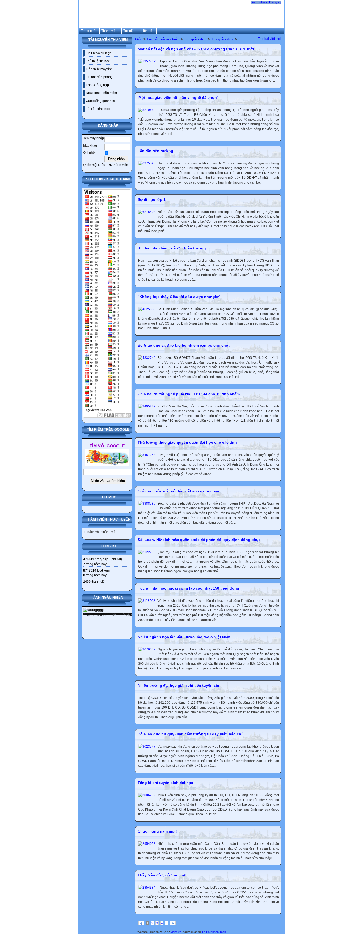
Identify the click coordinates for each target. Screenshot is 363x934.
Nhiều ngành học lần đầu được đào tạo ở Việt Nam (184, 637)
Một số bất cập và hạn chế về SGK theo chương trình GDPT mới (196, 49)
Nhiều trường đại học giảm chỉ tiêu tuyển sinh (180, 685)
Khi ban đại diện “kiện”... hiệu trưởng (172, 248)
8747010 (89, 570)
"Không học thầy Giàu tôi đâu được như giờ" (179, 297)
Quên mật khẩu (94, 165)
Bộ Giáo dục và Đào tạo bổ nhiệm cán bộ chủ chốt (184, 345)
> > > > (186, 39)
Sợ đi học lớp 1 (152, 199)
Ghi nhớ (89, 153)
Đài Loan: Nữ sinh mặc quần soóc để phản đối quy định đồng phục (199, 540)
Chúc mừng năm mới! (157, 831)
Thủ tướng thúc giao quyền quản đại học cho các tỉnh (187, 442)
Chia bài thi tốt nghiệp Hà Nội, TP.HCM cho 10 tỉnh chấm (189, 394)
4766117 (89, 559)
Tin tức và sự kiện (163, 39)
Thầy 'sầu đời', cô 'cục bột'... (163, 875)
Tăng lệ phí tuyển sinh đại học (165, 783)
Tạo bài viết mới (269, 39)
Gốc (138, 39)
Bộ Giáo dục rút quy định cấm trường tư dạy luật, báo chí (190, 734)
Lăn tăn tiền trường (155, 151)
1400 (87, 581)
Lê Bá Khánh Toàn (214, 931)
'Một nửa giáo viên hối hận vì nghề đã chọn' (178, 97)
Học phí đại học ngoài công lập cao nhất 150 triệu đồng (188, 588)
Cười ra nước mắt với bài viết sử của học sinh (180, 491)
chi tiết (116, 559)
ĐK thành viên (118, 165)
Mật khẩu (90, 145)
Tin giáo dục (195, 39)
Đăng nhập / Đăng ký (266, 2)
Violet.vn (175, 931)
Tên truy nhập (93, 138)
